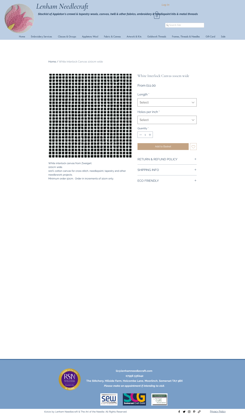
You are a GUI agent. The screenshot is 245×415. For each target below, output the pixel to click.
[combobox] (167, 102)
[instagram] (189, 411)
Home (52, 61)
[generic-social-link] (199, 411)
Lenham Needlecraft (63, 6)
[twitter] (184, 411)
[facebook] (179, 411)
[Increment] (150, 135)
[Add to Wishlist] (193, 146)
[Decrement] (140, 135)
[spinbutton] (145, 135)
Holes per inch (149, 112)
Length (143, 94)
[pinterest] (194, 411)
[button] (157, 15)
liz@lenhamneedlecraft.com (134, 370)
